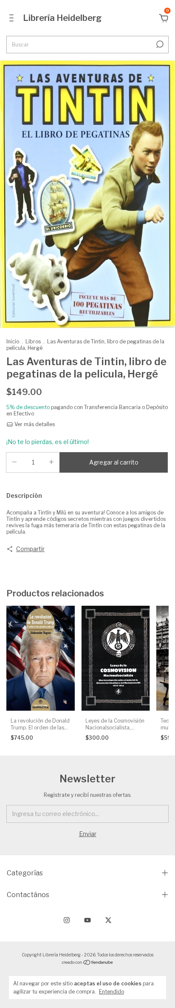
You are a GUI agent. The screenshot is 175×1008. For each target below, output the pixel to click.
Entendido (111, 991)
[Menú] (13, 19)
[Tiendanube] (87, 963)
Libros (33, 341)
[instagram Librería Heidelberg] (66, 920)
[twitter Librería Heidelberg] (108, 920)
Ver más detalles (34, 424)
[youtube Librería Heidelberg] (87, 920)
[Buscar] (159, 44)
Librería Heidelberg (62, 18)
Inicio (12, 341)
